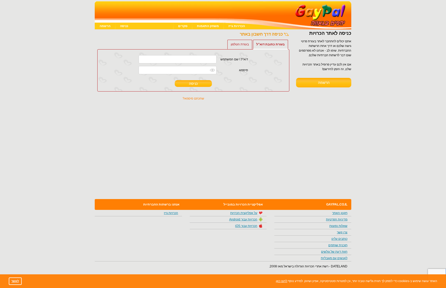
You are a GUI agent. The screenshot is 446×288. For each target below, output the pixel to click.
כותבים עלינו (339, 239)
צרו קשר (342, 232)
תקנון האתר (339, 213)
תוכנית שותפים (337, 245)
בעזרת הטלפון (240, 44)
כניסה (124, 26)
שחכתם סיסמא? (193, 98)
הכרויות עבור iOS (246, 226)
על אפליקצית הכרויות (243, 213)
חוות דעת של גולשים (334, 251)
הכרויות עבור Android (243, 219)
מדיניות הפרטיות (336, 219)
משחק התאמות (208, 26)
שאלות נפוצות (338, 226)
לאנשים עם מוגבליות (334, 258)
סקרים (182, 26)
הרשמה (105, 26)
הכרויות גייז (236, 26)
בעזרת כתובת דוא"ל (270, 44)
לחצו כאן (281, 281)
